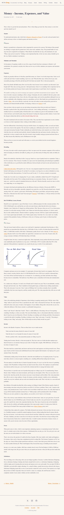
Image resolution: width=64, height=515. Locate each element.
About (55, 2)
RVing (45, 2)
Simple (40, 103)
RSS (38, 507)
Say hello (33, 507)
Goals (35, 2)
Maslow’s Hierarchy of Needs (34, 37)
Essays (30, 2)
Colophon (27, 507)
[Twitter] (27, 500)
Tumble (50, 2)
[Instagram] (32, 500)
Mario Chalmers (38, 406)
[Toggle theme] (60, 2)
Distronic (34, 193)
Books (40, 2)
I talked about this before (10, 169)
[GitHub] (36, 500)
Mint (10, 101)
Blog (25, 2)
